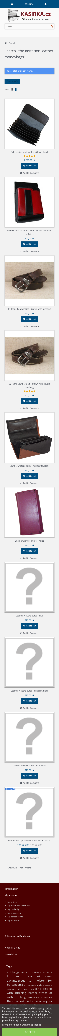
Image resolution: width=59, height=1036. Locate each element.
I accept (29, 1032)
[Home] (6, 43)
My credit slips (14, 909)
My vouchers (13, 920)
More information (11, 1024)
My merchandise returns (19, 905)
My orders (12, 902)
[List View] (12, 89)
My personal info (15, 916)
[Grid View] (16, 89)
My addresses (14, 913)
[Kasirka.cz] (29, 10)
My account (11, 895)
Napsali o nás (12, 947)
